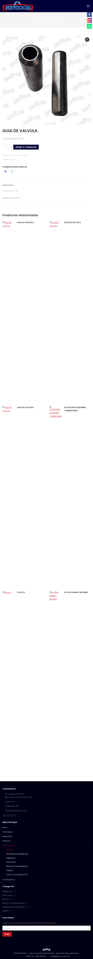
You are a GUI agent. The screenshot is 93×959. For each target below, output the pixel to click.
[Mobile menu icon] (88, 6)
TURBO (5, 911)
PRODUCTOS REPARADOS (13, 903)
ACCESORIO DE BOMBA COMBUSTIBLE (75, 409)
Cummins (13, 159)
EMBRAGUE (7, 891)
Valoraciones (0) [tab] (10, 191)
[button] (87, 39)
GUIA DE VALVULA (25, 222)
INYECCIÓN (7, 895)
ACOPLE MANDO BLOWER (76, 592)
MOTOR (14, 155)
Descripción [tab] (8, 185)
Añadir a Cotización (26, 147)
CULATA (21, 592)
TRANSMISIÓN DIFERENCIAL (13, 907)
